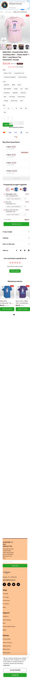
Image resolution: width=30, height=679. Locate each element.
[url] (9, 580)
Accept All (15, 675)
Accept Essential (15, 670)
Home (1, 12)
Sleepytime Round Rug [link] (15, 3)
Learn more (6, 665)
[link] (4, 4)
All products (8, 12)
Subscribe (15, 566)
